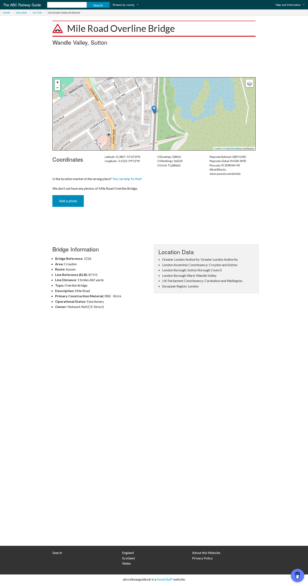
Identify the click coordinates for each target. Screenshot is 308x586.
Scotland (128, 558)
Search (57, 553)
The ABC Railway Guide (22, 4)
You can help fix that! (127, 179)
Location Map (153, 113)
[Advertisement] (154, 62)
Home (6, 12)
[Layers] (249, 83)
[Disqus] (154, 373)
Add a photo (68, 200)
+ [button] (57, 82)
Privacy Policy (202, 558)
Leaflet (217, 148)
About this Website (206, 553)
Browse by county (124, 5)
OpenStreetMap (233, 148)
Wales (126, 563)
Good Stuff (165, 579)
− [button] (57, 87)
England (21, 12)
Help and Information (288, 5)
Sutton (37, 12)
